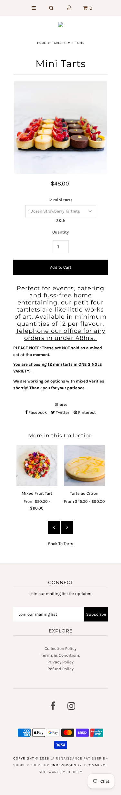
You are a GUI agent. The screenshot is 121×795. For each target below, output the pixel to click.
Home (41, 43)
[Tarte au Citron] (84, 465)
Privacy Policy (60, 662)
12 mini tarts (60, 199)
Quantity (60, 232)
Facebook (37, 412)
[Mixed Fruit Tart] (36, 465)
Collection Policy (60, 648)
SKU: (60, 220)
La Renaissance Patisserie (77, 758)
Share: (61, 404)
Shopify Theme (28, 765)
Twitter (62, 412)
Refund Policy (60, 668)
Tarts (56, 43)
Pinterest (86, 412)
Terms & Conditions (60, 655)
